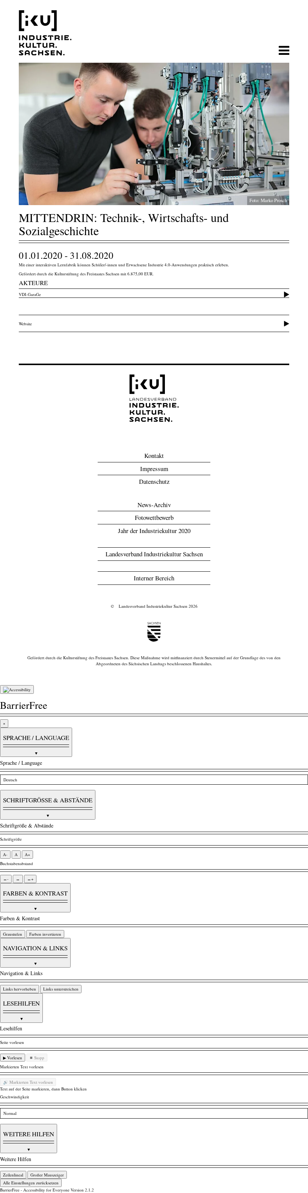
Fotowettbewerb (154, 517)
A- (5, 854)
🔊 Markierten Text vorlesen (28, 1082)
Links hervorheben (19, 989)
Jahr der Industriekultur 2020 (154, 530)
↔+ (30, 879)
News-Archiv (154, 504)
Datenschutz (154, 481)
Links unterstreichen (61, 989)
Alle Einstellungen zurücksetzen (31, 1182)
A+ (27, 854)
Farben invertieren (45, 934)
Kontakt (154, 455)
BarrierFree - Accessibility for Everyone (34, 1190)
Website (25, 323)
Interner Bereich (154, 578)
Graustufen (12, 934)
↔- (6, 879)
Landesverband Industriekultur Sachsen (154, 554)
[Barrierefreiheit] (17, 689)
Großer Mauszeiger (47, 1175)
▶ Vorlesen (12, 1057)
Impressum (154, 468)
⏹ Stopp (36, 1057)
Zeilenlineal (13, 1175)
